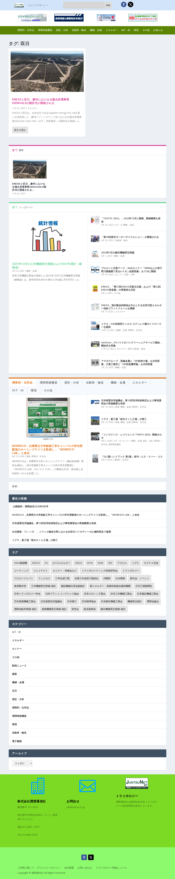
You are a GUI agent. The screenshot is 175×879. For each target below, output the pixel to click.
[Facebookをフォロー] (123, 4)
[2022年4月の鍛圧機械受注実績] (95, 254)
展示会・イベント (139, 578)
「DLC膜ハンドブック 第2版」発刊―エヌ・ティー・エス (132, 456)
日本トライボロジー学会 (27, 593)
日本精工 (72, 601)
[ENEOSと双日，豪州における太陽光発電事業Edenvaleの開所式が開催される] (47, 71)
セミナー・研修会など (65, 570)
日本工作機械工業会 (121, 593)
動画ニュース (19, 665)
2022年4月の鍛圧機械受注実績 (117, 252)
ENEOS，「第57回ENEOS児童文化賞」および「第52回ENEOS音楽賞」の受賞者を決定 (131, 288)
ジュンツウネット (37, 5)
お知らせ (158, 30)
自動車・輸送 (79, 30)
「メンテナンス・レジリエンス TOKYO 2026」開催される (131, 436)
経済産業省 (90, 609)
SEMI (100, 562)
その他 (146, 30)
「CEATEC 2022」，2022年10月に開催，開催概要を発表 (130, 220)
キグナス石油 (151, 562)
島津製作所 (20, 586)
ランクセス (44, 578)
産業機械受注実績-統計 (54, 609)
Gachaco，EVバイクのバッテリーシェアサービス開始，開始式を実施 (131, 344)
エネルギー (112, 30)
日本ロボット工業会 (94, 593)
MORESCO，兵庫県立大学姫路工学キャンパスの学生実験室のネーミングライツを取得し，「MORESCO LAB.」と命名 (47, 449)
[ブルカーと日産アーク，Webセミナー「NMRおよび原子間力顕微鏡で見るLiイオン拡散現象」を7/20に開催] (95, 270)
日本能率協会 (89, 601)
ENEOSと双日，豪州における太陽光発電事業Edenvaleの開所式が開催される (40, 101)
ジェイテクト (40, 570)
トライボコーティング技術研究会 (100, 570)
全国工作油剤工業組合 (86, 578)
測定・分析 (62, 30)
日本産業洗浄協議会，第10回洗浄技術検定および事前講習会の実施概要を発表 (131, 402)
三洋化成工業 (62, 578)
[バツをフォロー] (130, 4)
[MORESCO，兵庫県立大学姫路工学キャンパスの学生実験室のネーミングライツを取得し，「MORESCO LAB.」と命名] (48, 419)
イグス (135, 562)
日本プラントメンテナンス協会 (62, 593)
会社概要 (69, 868)
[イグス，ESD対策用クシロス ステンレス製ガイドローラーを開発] (95, 325)
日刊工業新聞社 (144, 586)
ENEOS (36, 562)
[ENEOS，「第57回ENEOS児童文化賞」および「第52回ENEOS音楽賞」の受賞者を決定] (95, 288)
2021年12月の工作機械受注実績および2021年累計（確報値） (47, 265)
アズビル (122, 562)
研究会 (75, 609)
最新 (28, 456)
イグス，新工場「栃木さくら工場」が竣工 (124, 419)
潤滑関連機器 (45, 30)
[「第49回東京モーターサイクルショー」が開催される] (95, 238)
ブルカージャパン (23, 578)
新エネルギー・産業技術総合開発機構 (110, 586)
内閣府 (107, 578)
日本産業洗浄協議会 (51, 601)
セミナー (119, 274)
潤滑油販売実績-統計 (25, 609)
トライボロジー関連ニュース (111, 868)
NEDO (78, 562)
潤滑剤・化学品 (25, 30)
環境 (136, 30)
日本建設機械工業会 (147, 593)
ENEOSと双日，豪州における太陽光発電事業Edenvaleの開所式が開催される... (29, 186)
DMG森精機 (20, 562)
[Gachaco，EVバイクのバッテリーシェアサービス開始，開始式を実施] (95, 344)
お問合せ (73, 801)
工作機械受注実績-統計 (43, 586)
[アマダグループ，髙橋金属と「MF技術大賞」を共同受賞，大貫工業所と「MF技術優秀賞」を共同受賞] (95, 362)
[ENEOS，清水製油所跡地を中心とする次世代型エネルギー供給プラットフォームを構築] (95, 307)
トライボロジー (131, 570)
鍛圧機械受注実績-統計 (113, 609)
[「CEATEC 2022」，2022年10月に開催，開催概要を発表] (95, 220)
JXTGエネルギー (61, 562)
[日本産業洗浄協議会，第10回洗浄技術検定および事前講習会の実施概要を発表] (95, 402)
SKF (110, 562)
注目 (14, 690)
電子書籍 (17, 741)
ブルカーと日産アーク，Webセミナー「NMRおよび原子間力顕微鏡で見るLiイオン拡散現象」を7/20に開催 (131, 269)
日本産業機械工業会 (25, 601)
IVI (46, 562)
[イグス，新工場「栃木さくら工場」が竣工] (95, 420)
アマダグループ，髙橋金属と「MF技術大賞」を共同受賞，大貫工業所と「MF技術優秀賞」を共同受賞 (130, 362)
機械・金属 (96, 30)
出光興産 (120, 578)
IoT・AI (125, 30)
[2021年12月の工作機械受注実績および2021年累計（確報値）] (48, 237)
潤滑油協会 (153, 601)
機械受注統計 (134, 601)
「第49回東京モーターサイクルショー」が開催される (130, 237)
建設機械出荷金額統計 (73, 586)
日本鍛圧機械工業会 (112, 601)
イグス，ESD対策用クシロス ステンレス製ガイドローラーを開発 (131, 325)
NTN (90, 562)
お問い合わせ (85, 868)
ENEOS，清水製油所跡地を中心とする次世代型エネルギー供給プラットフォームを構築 (131, 307)
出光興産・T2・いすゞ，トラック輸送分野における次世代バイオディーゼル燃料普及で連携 (61, 531)
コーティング (21, 570)
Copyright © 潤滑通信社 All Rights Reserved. (41, 873)
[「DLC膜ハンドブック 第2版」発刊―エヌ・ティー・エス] (95, 458)
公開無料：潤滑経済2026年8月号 (30, 506)
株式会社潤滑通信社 (31, 801)
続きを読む (20, 129)
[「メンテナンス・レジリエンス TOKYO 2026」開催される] (95, 436)
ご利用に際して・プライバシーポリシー (38, 868)
